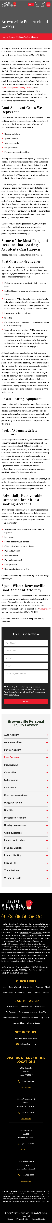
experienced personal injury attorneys (18, 87)
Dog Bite (8, 810)
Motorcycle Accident (15, 817)
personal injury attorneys (35, 927)
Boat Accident (11, 757)
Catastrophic (11, 780)
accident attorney (26, 935)
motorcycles (18, 944)
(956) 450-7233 (39, 970)
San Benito (37, 932)
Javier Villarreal (15, 987)
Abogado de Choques (32, 961)
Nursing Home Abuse (15, 825)
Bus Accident (11, 764)
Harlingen (24, 932)
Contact (37, 992)
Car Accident (11, 772)
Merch (47, 987)
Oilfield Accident (13, 832)
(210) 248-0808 (28, 1112)
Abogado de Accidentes (24, 958)
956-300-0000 (28, 1175)
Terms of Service (39, 1219)
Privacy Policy (14, 695)
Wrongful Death (12, 878)
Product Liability (12, 855)
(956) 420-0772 (8, 973)
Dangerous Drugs (13, 802)
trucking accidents (21, 938)
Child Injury (10, 787)
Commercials (20, 992)
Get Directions (26, 1087)
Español (46, 992)
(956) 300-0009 (21, 973)
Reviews (39, 987)
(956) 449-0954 (28, 1144)
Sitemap (10, 1219)
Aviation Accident (13, 742)
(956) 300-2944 (28, 1081)
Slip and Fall (10, 862)
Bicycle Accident (12, 749)
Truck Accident (12, 870)
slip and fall (23, 947)
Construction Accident (16, 795)
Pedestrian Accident (14, 840)
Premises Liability (13, 847)
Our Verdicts (28, 987)
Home (4, 37)
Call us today (44, 608)
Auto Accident (11, 734)
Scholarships (8, 992)
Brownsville (6, 930)
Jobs (30, 992)
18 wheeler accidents (10, 941)
